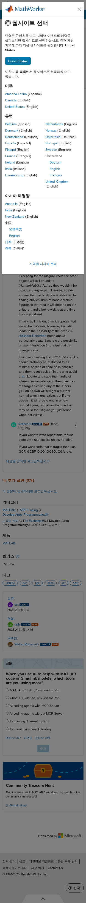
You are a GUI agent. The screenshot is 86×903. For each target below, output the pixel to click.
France (10, 156)
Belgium (11, 124)
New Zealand (14, 216)
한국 (8, 248)
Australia (11, 204)
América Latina (16, 94)
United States (15, 106)
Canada (11, 100)
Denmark (11, 130)
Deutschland (14, 137)
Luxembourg (14, 175)
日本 (8, 242)
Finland (10, 149)
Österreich (53, 137)
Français (56, 175)
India (8, 210)
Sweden (51, 149)
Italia (8, 169)
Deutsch (55, 162)
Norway (50, 130)
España (10, 143)
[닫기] (79, 9)
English (55, 169)
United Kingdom (57, 181)
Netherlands (54, 124)
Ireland (10, 162)
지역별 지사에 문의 (43, 264)
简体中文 (15, 229)
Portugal (51, 143)
